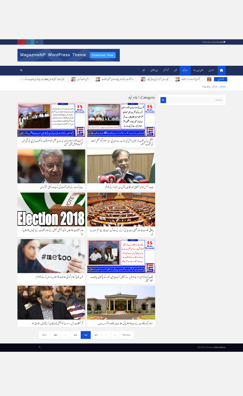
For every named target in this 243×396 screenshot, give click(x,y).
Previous (126, 335)
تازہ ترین (211, 70)
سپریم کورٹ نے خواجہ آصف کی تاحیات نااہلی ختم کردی (61, 187)
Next (44, 335)
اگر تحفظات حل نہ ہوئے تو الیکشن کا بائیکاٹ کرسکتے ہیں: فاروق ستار (57, 323)
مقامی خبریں (199, 70)
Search (163, 100)
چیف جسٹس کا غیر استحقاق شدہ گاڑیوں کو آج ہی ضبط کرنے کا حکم (129, 187)
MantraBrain (220, 347)
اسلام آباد (185, 70)
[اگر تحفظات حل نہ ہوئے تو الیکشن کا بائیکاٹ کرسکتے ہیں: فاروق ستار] (51, 303)
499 (55, 335)
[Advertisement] (158, 19)
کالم (143, 70)
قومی (175, 70)
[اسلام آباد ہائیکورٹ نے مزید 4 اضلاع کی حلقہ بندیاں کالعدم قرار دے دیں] (121, 303)
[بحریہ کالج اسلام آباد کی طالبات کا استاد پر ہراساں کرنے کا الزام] (51, 256)
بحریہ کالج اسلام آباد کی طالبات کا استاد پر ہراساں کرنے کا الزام (59, 277)
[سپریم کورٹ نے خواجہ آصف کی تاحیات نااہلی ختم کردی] (51, 166)
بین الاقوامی (154, 70)
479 (75, 335)
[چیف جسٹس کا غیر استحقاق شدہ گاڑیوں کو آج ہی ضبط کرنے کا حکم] (121, 166)
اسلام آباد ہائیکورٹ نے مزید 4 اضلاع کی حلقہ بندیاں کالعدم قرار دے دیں (125, 323)
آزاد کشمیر (165, 70)
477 (96, 335)
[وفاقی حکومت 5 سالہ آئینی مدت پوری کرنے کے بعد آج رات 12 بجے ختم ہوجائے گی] (121, 209)
